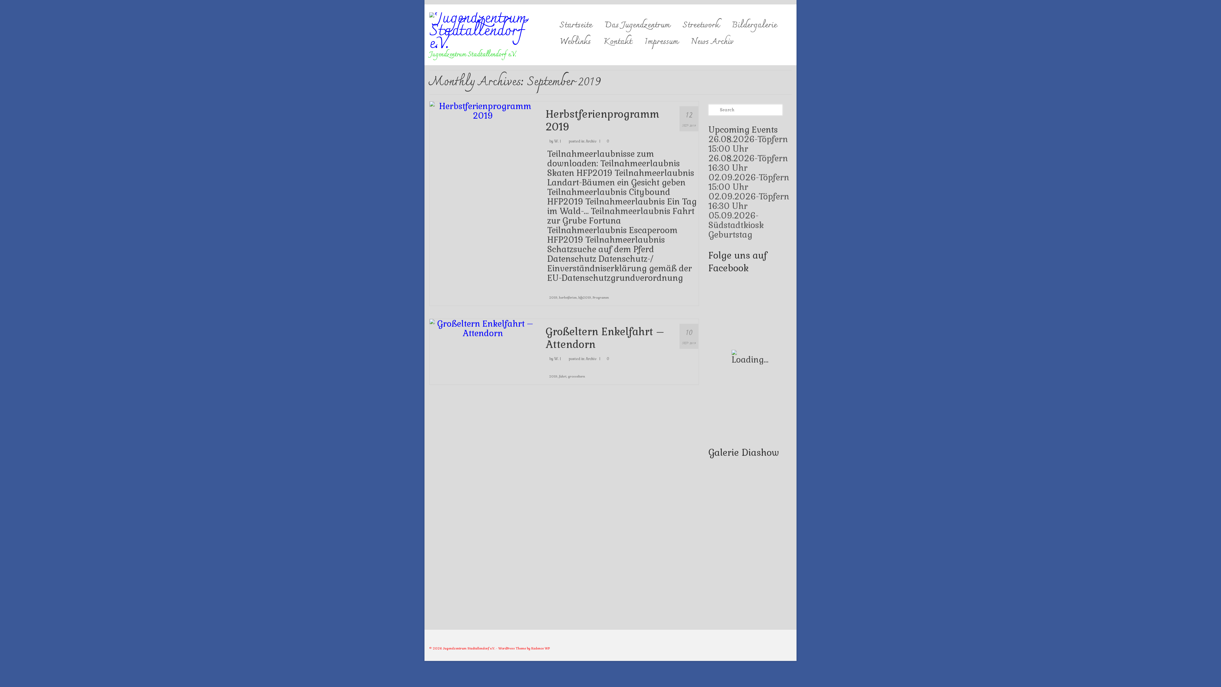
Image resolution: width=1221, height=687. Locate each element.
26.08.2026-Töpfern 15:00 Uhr (748, 144)
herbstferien (568, 297)
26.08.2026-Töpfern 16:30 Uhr (748, 163)
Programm (601, 297)
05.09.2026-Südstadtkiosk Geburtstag (736, 225)
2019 (553, 297)
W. (556, 141)
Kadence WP (540, 648)
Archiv (591, 141)
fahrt (562, 376)
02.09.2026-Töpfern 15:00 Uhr (748, 182)
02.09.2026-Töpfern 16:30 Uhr (748, 201)
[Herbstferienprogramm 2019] (483, 110)
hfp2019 (584, 297)
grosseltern (576, 376)
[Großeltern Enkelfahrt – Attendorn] (483, 327)
